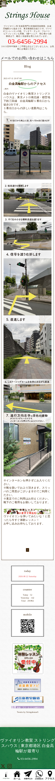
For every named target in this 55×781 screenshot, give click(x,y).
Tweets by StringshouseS (27, 712)
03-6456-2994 (29, 758)
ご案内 (6, 89)
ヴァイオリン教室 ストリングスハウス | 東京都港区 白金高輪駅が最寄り (27, 745)
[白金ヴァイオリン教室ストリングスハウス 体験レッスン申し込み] (27, 511)
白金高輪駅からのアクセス (27, 83)
